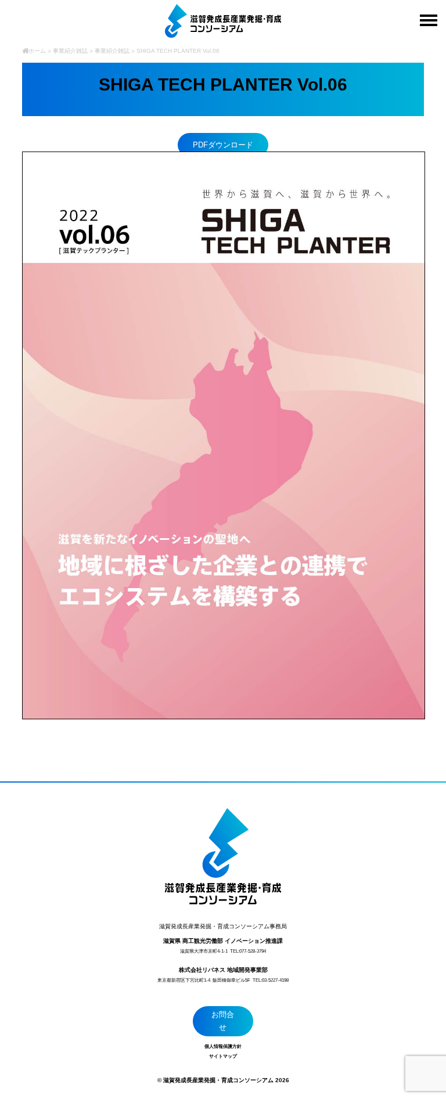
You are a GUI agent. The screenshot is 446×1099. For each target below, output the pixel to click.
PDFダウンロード (223, 144)
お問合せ (222, 1021)
